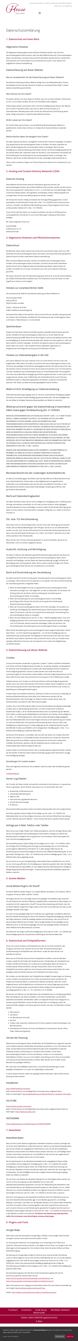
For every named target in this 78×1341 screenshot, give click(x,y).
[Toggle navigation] (39, 13)
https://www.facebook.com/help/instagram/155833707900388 (28, 1124)
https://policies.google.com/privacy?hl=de (30, 1288)
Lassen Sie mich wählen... (11, 1336)
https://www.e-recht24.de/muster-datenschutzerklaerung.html (34, 1292)
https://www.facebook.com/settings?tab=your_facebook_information (46, 1094)
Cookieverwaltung (12, 773)
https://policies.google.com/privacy (18, 1106)
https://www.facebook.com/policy (18, 1089)
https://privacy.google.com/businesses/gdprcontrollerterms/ (28, 1278)
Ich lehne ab (60, 1336)
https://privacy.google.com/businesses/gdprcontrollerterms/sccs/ (30, 1281)
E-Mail (39, 1321)
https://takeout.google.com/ (25, 1112)
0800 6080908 (36, 1317)
